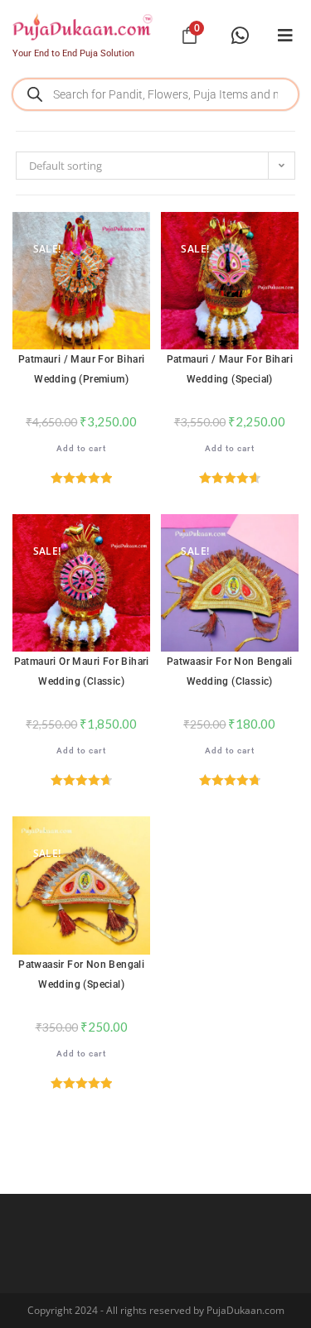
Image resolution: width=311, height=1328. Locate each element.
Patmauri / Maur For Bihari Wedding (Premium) (81, 369)
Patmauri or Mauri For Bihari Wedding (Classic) (81, 671)
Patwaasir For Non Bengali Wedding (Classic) (230, 671)
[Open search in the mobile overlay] (155, 94)
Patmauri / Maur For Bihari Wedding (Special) (230, 369)
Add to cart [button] (81, 448)
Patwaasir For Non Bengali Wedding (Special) (81, 974)
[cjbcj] (285, 35)
